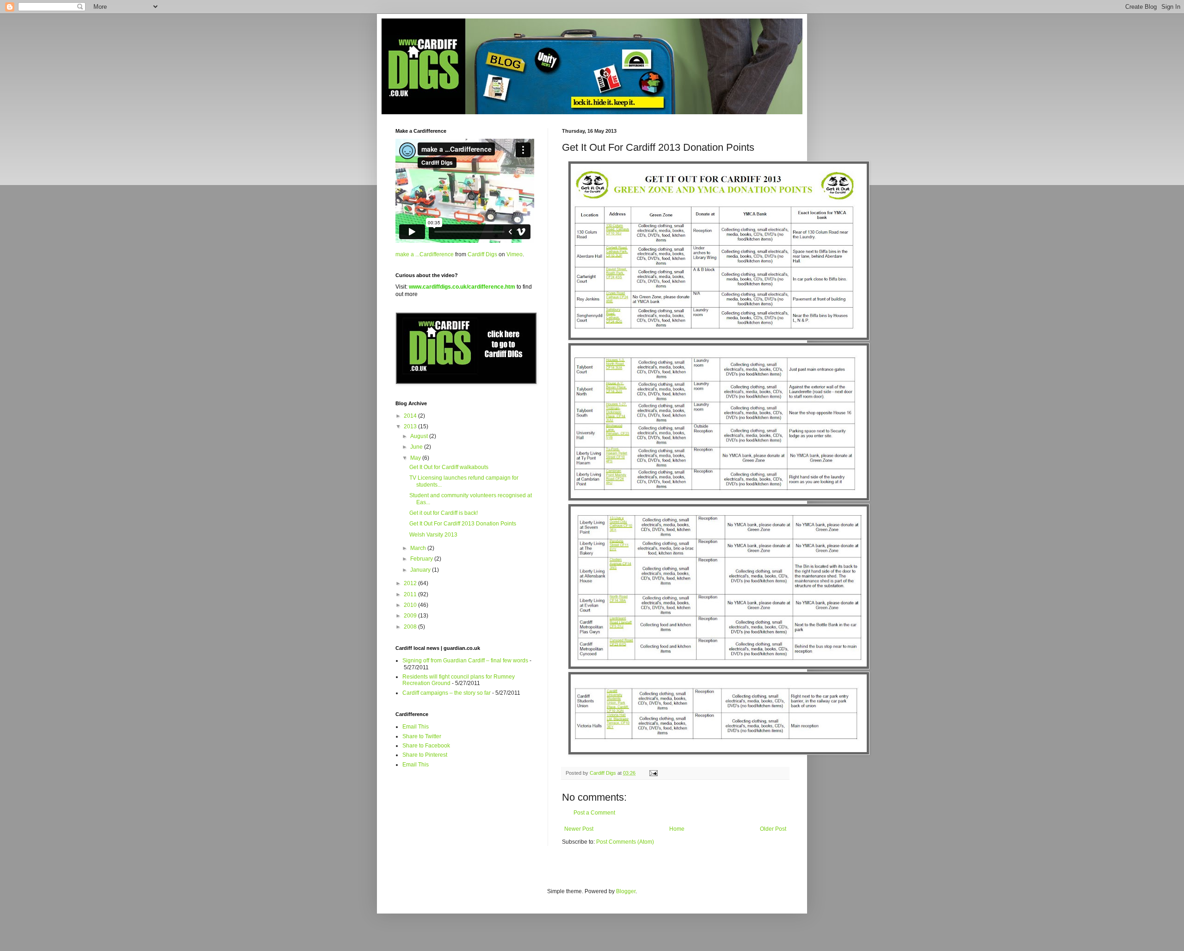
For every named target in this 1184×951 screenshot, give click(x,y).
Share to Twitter (421, 736)
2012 (411, 583)
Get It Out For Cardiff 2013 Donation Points (462, 523)
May (416, 458)
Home (676, 829)
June (417, 447)
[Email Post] (653, 773)
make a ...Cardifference (424, 254)
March (418, 548)
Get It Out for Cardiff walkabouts (448, 467)
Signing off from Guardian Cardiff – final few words (465, 660)
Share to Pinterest (424, 755)
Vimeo (514, 254)
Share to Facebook (426, 745)
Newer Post (578, 829)
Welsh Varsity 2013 (433, 534)
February (422, 559)
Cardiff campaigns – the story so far (446, 693)
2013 (411, 426)
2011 (411, 594)
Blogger (625, 891)
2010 (411, 605)
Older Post (773, 829)
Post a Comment (594, 812)
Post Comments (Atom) (625, 842)
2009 (411, 615)
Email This (415, 726)
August (419, 436)
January (421, 570)
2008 (411, 627)
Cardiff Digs (482, 254)
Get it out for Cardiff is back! (443, 513)
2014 (411, 416)
